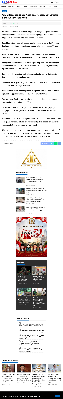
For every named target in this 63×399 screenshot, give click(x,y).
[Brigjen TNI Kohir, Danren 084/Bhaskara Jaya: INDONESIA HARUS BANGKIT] (24, 270)
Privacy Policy (25, 396)
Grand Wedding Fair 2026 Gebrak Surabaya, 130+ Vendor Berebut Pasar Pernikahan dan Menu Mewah (29, 343)
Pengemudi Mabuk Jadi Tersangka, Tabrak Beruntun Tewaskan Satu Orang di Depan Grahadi (8, 378)
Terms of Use (36, 396)
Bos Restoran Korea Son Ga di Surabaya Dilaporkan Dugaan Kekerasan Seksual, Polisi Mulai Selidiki (31, 337)
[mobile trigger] (60, 2)
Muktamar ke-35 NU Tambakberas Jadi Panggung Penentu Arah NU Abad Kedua (36, 190)
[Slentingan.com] (9, 2)
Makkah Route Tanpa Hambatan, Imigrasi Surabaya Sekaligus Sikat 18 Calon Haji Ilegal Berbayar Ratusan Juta (39, 301)
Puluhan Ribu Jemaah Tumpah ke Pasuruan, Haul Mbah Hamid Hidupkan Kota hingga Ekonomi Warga (30, 350)
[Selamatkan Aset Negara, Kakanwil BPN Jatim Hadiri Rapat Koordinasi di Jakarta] (39, 270)
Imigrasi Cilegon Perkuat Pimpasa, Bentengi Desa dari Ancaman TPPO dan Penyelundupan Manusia (35, 199)
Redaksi (5, 26)
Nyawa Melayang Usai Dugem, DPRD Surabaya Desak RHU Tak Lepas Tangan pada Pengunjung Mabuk (35, 209)
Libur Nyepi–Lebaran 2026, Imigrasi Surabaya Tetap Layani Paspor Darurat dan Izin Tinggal (54, 378)
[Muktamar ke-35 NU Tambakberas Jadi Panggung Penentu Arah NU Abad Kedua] (20, 191)
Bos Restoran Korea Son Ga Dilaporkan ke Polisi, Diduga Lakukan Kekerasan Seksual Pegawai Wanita (31, 325)
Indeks (4, 11)
